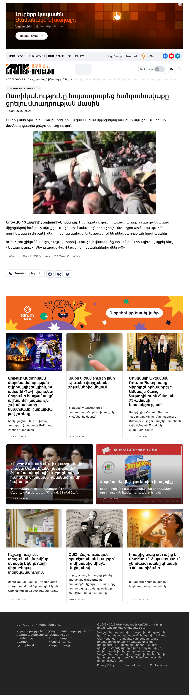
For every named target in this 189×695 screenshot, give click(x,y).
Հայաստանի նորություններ (23, 88)
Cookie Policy (158, 665)
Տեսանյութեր (59, 634)
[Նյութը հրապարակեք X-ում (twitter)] (68, 274)
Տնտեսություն (27, 638)
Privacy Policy (105, 665)
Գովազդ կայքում (48, 624)
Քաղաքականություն (32, 634)
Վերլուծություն (60, 641)
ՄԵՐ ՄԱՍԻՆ (24, 624)
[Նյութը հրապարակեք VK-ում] (59, 274)
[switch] (159, 69)
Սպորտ (22, 641)
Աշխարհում (25, 645)
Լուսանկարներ (60, 638)
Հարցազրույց (59, 645)
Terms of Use (132, 665)
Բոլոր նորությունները (32, 631)
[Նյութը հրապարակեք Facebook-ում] (50, 274)
